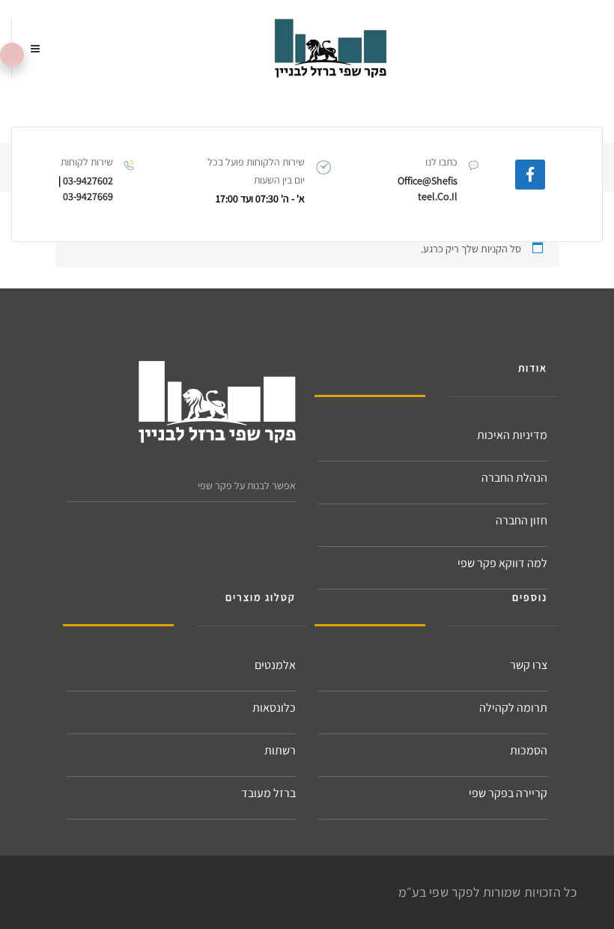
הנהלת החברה (514, 477)
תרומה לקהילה (513, 707)
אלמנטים (275, 665)
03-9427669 (88, 196)
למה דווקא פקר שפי (502, 563)
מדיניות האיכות (512, 435)
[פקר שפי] (330, 48)
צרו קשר (528, 665)
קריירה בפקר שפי (508, 793)
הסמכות (528, 750)
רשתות (280, 750)
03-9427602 (88, 180)
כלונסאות (274, 707)
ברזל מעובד (268, 793)
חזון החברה (521, 520)
